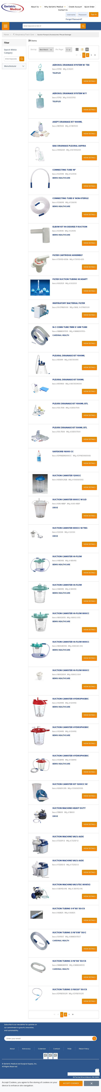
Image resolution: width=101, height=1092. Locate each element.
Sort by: (34, 49)
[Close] (91, 1083)
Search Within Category (10, 51)
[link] (76, 55)
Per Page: (59, 49)
